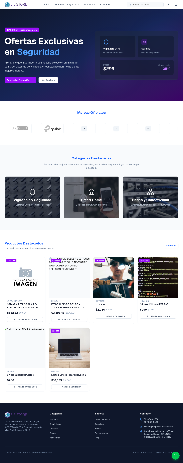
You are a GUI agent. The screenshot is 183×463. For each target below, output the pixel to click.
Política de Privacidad (143, 452)
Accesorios (55, 437)
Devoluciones (101, 433)
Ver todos (171, 245)
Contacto (105, 4)
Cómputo (54, 428)
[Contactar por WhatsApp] (176, 456)
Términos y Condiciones (167, 452)
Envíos (98, 428)
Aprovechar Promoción (18, 80)
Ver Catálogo (48, 80)
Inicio (47, 4)
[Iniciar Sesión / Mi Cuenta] (168, 4)
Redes (53, 433)
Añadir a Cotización (27, 319)
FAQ (97, 437)
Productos (90, 4)
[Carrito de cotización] (175, 4)
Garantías (99, 424)
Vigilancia (54, 419)
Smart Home (55, 424)
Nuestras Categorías (66, 4)
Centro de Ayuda (102, 419)
